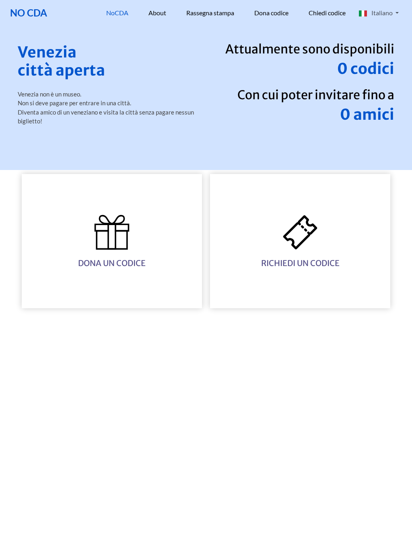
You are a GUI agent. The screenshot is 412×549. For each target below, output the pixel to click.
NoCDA (122, 12)
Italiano (382, 12)
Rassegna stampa (210, 12)
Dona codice (271, 12)
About (157, 12)
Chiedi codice (327, 12)
